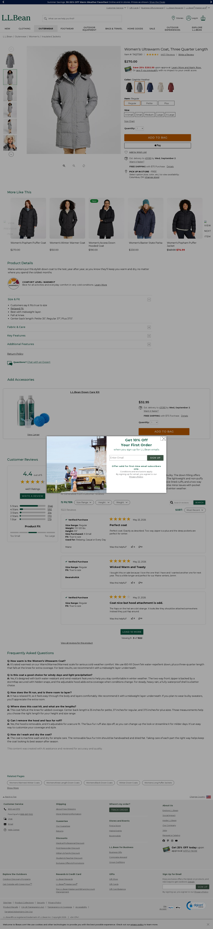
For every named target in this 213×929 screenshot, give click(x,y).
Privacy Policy (136, 477)
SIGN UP (155, 458)
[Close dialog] (163, 438)
